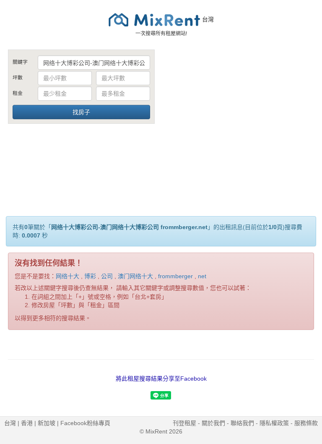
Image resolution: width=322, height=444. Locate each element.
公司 (107, 276)
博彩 (90, 276)
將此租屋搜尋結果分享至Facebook (161, 378)
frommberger (175, 276)
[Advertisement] (240, 112)
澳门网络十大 (135, 276)
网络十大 (67, 276)
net (202, 276)
